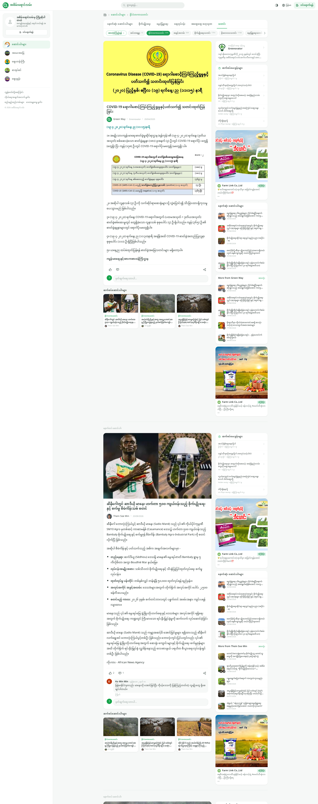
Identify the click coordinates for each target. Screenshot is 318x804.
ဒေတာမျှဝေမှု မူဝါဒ (34, 102)
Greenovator (135, 119)
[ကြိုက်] (110, 270)
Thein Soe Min (121, 516)
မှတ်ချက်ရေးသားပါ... (126, 278)
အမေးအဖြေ (18, 53)
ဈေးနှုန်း (16, 78)
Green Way (119, 119)
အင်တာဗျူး (136, 33)
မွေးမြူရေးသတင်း (257, 33)
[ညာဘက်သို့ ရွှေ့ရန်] (263, 33)
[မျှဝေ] (204, 270)
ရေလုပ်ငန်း (179, 24)
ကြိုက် (117, 694)
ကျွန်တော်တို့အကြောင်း (14, 92)
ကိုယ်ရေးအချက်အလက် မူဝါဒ (17, 97)
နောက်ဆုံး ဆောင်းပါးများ (120, 24)
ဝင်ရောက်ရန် (28, 32)
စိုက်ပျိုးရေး (145, 24)
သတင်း (222, 24)
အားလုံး (261, 278)
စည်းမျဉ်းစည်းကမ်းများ (14, 102)
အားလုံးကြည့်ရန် (115, 33)
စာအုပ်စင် (16, 70)
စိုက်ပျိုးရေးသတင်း (204, 33)
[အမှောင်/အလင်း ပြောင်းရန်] (276, 5)
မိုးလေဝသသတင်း (231, 33)
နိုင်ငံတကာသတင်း (139, 15)
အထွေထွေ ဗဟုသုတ (201, 24)
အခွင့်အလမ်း (181, 33)
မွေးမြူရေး (162, 24)
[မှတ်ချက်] (117, 270)
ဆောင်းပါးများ (19, 44)
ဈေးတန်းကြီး (18, 61)
